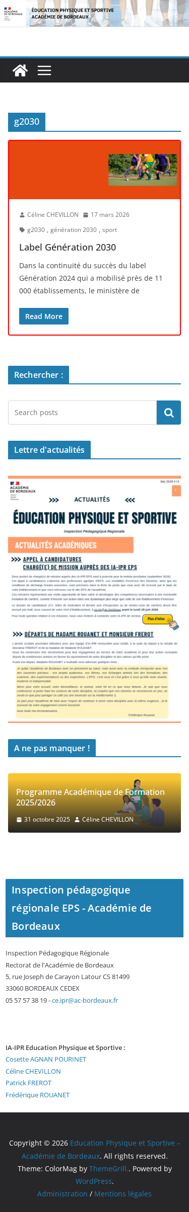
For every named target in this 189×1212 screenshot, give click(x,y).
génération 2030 (73, 229)
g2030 (36, 229)
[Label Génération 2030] (94, 170)
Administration (62, 1193)
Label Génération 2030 (67, 247)
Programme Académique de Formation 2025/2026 (90, 797)
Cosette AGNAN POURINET (46, 1059)
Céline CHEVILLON (53, 214)
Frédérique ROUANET (38, 1094)
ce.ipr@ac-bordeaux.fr (85, 1000)
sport (109, 229)
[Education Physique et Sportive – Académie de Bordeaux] (20, 70)
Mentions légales (123, 1193)
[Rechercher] (169, 412)
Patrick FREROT (28, 1082)
